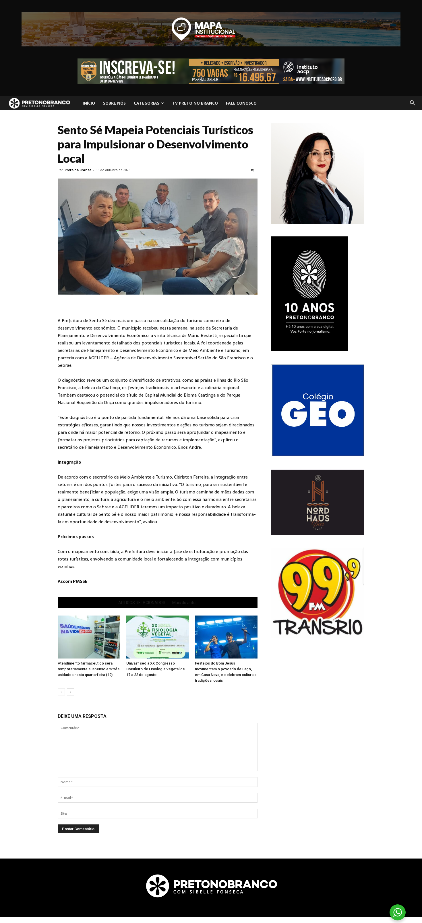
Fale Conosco (241, 103)
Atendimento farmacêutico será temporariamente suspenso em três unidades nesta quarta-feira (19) (88, 669)
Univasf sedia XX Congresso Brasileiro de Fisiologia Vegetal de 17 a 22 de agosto (155, 669)
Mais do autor (184, 603)
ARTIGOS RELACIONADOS (141, 603)
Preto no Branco (78, 170)
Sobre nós (114, 103)
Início (89, 103)
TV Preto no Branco (195, 103)
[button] (412, 103)
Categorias (146, 103)
